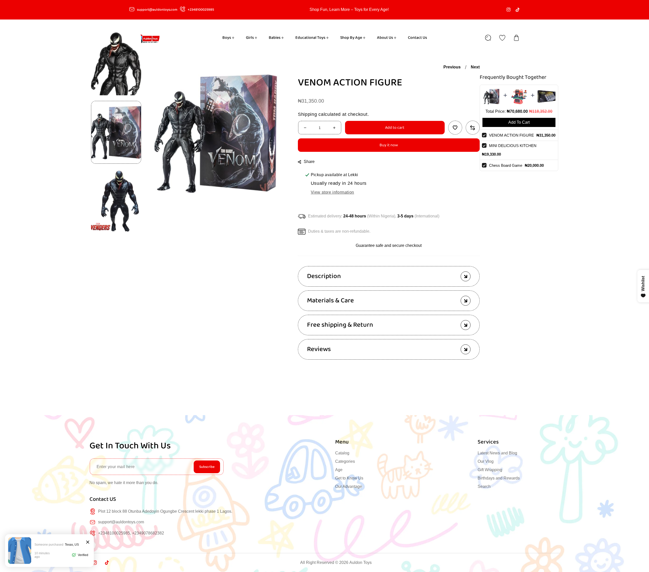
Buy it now (389, 145)
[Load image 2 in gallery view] (116, 200)
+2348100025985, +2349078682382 (131, 533)
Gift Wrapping (490, 470)
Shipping (307, 114)
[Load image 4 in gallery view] (116, 63)
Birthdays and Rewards (499, 478)
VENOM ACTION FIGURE (511, 135)
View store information (332, 192)
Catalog (342, 453)
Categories (345, 461)
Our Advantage (348, 486)
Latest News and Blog (497, 453)
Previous (452, 67)
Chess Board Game (505, 165)
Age (338, 470)
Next (475, 67)
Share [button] (309, 161)
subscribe (206, 467)
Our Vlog (486, 461)
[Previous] (116, 23)
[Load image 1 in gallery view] (116, 132)
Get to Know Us (349, 478)
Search (484, 486)
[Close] (87, 542)
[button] (516, 37)
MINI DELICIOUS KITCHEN (512, 145)
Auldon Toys (360, 562)
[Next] (116, 241)
